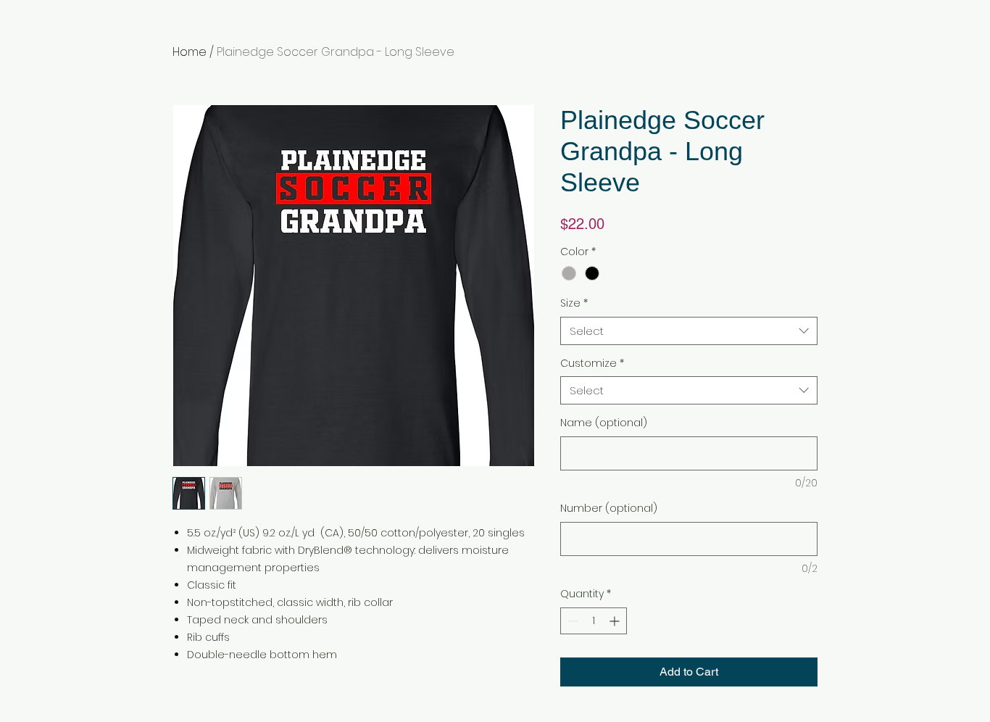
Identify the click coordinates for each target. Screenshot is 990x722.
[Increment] (616, 621)
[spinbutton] (594, 621)
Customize (592, 363)
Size (574, 303)
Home (189, 51)
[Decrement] (571, 621)
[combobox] (689, 331)
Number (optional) (608, 508)
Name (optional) (603, 423)
